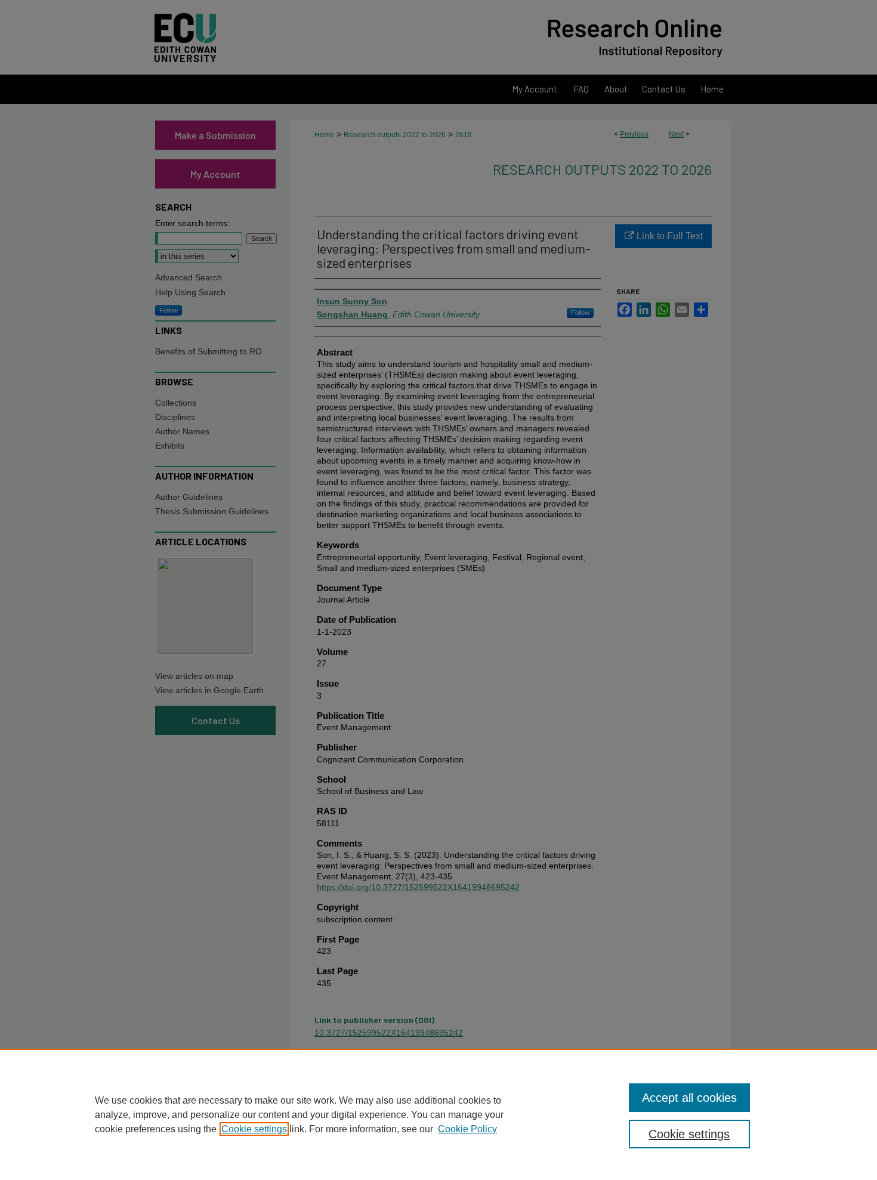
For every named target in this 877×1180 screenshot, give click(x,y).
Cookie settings (254, 1129)
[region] (438, 1114)
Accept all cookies (689, 1097)
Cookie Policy (467, 1129)
